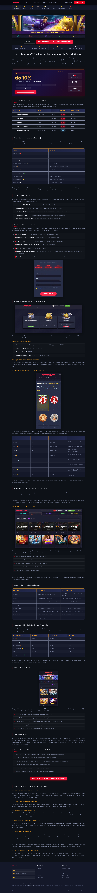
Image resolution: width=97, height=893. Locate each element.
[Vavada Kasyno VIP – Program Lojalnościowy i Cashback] (15, 2)
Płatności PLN (53, 2)
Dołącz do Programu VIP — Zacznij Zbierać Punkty (54, 41)
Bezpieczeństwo (62, 7)
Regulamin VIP (65, 875)
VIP (31, 2)
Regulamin (67, 890)
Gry (27, 2)
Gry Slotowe (40, 877)
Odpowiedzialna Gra (66, 873)
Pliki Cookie (82, 890)
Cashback (37, 2)
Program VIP (17, 7)
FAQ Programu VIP (66, 870)
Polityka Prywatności (66, 877)
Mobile (53, 7)
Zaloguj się (68, 2)
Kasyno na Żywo (40, 873)
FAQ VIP (70, 7)
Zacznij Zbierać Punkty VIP (25, 92)
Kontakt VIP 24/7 (66, 868)
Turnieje (44, 2)
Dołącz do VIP (79, 2)
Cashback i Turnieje (41, 870)
